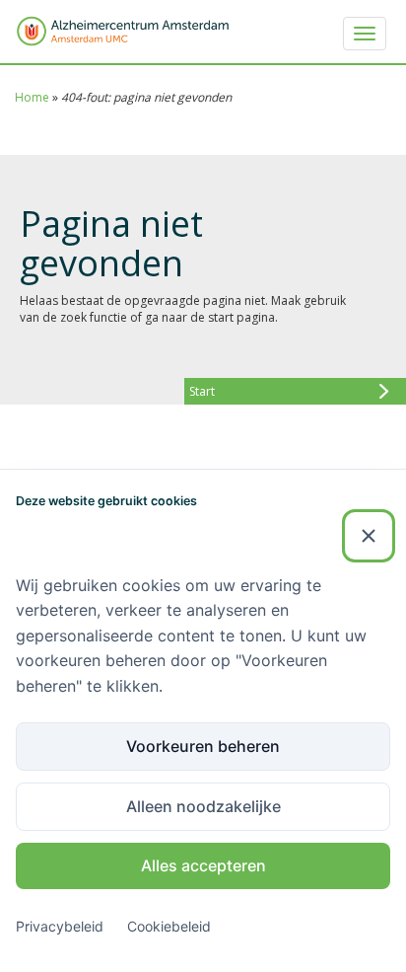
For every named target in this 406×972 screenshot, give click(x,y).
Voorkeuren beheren (203, 746)
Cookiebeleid (169, 926)
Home (32, 97)
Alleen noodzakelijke (203, 806)
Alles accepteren (203, 865)
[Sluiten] (368, 536)
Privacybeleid (59, 926)
